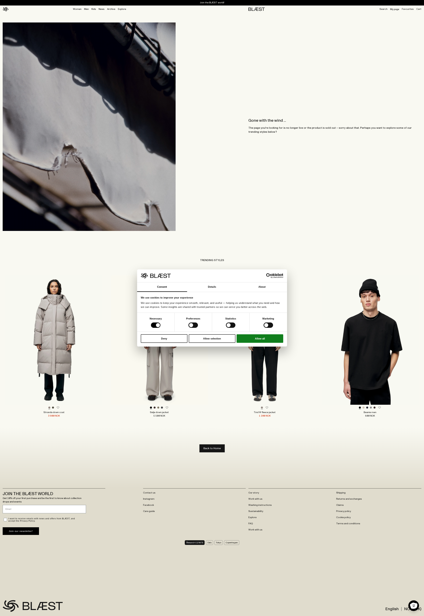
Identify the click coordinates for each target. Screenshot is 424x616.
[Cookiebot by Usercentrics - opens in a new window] (268, 275)
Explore (122, 9)
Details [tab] (212, 286)
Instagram (148, 499)
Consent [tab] (162, 286)
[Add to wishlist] (58, 407)
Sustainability (255, 511)
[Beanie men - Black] (370, 340)
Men (86, 9)
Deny (164, 338)
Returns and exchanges (349, 499)
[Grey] (371, 407)
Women (77, 9)
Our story (253, 493)
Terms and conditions (348, 523)
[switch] (193, 325)
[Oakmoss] (158, 407)
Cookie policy (343, 517)
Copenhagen (232, 543)
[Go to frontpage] (11, 606)
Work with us (255, 499)
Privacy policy (343, 511)
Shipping (341, 493)
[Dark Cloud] (162, 407)
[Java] (155, 407)
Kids (93, 9)
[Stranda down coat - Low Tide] (54, 340)
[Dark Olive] (53, 407)
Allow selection (212, 338)
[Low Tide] (49, 407)
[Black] (151, 407)
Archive (111, 9)
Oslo (209, 543)
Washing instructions (260, 505)
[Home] (5, 9)
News (101, 9)
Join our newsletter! (21, 531)
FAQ (250, 523)
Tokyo (218, 543)
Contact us (149, 493)
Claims (340, 505)
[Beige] (364, 407)
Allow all (260, 338)
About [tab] (262, 286)
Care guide (149, 511)
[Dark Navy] (367, 407)
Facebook (148, 505)
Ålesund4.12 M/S (194, 543)
